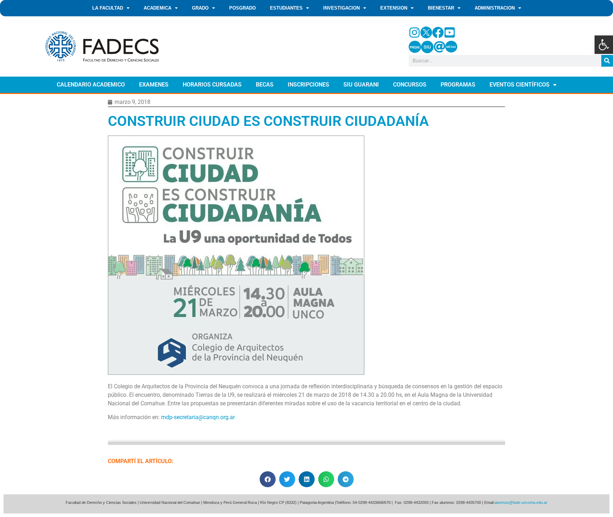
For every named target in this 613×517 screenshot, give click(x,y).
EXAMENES (154, 84)
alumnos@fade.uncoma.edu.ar (521, 502)
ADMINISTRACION (495, 8)
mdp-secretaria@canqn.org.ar (198, 417)
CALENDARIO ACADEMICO (91, 84)
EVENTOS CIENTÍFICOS (520, 84)
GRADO (200, 8)
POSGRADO (242, 8)
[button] (604, 44)
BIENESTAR (441, 8)
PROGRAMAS (458, 84)
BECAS (265, 84)
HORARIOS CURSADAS (212, 84)
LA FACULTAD (107, 8)
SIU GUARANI (361, 84)
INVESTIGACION (341, 8)
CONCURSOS (409, 84)
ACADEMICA (157, 8)
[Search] (607, 61)
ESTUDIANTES (286, 8)
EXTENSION (393, 8)
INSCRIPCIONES (308, 84)
